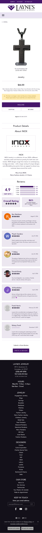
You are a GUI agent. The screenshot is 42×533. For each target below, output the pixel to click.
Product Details (21, 125)
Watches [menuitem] (21, 408)
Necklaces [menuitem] (21, 405)
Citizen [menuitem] (21, 452)
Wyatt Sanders (17, 234)
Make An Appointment (21, 492)
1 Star (17, 194)
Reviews (21, 181)
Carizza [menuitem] (21, 445)
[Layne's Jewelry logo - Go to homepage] (21, 7)
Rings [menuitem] (21, 398)
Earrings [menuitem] (21, 400)
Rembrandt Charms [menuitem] (21, 472)
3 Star (17, 190)
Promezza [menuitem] (21, 467)
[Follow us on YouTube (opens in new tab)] (20, 509)
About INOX (21, 131)
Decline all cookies (14, 528)
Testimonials (21, 487)
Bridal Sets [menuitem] (21, 420)
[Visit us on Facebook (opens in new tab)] (15, 509)
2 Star (17, 192)
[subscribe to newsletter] (31, 504)
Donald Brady (16, 271)
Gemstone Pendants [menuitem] (21, 427)
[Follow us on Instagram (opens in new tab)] (26, 509)
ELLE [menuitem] (21, 455)
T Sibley (15, 252)
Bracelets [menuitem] (21, 403)
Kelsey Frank (16, 325)
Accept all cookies (27, 528)
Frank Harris (16, 306)
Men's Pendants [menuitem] (21, 430)
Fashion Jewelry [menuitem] (21, 413)
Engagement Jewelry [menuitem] (21, 395)
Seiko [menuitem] (21, 474)
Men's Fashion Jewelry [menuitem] (21, 415)
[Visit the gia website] (18, 518)
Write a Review (20, 351)
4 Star (17, 188)
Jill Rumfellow (17, 288)
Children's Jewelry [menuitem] (21, 417)
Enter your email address (21, 500)
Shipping (11, 109)
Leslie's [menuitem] (21, 465)
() (37, 186)
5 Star (17, 186)
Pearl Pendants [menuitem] (21, 422)
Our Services (21, 485)
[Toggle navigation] (3, 15)
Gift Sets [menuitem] (21, 432)
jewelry (5, 22)
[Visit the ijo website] (24, 518)
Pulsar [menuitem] (21, 469)
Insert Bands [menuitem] (21, 434)
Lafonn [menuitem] (21, 462)
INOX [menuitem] (21, 460)
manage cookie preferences (19, 524)
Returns (31, 109)
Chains (30, 175)
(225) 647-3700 (21, 70)
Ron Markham (17, 214)
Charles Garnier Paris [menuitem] (21, 450)
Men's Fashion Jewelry (17, 175)
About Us (21, 482)
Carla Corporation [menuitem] (21, 447)
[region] (21, 47)
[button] (12, 1)
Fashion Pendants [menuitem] (21, 437)
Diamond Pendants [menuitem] (21, 425)
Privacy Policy (28, 521)
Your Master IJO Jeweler (21, 490)
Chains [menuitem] (21, 410)
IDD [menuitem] (21, 457)
